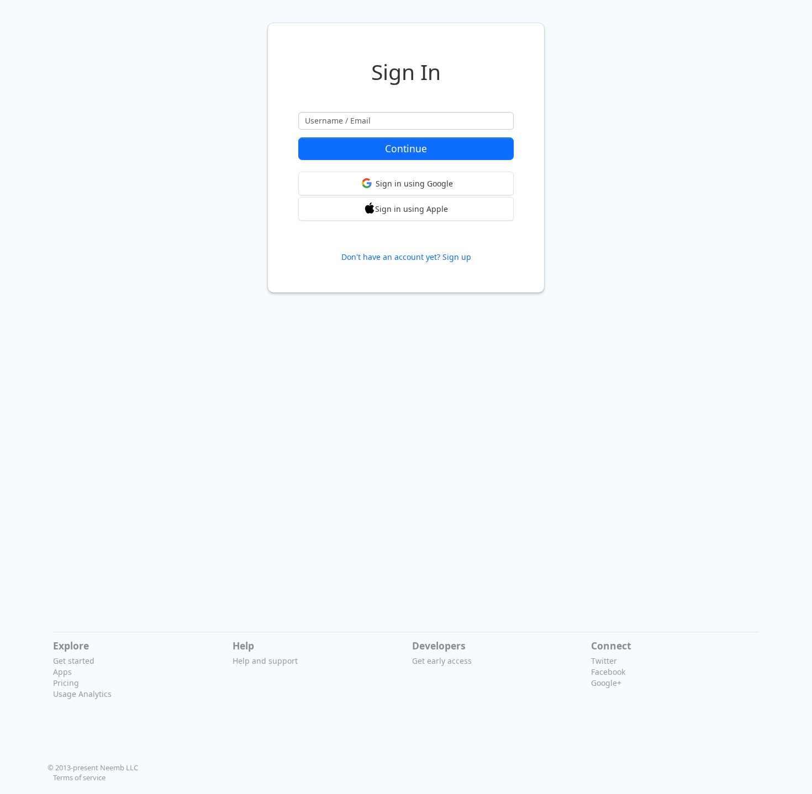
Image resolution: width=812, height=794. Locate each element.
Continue (406, 148)
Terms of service (79, 777)
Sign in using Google (414, 183)
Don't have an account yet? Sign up (406, 257)
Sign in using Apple (411, 209)
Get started (73, 661)
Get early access (442, 661)
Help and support (265, 661)
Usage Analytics (82, 694)
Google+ (606, 683)
